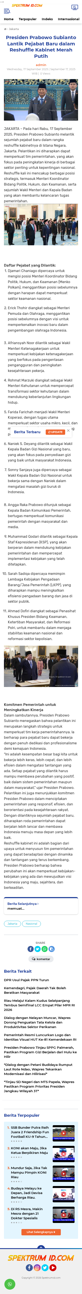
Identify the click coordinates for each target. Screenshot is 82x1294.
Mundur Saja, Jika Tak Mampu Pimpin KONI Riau (29, 1172)
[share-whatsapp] (45, 949)
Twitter (47, 1273)
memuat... (15, 908)
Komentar (43, 959)
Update (57, 432)
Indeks (47, 19)
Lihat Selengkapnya (40, 1232)
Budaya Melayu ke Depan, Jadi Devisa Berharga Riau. (26, 1192)
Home (9, 19)
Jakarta (12, 923)
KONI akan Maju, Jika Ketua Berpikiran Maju (29, 1150)
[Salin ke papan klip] (52, 949)
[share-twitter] (38, 949)
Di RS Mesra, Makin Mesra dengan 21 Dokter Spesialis (27, 1213)
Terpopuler (28, 19)
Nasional (31, 923)
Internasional (68, 19)
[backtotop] (41, 1249)
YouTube (55, 1273)
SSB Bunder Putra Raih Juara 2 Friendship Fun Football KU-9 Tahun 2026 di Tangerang (30, 1132)
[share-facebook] (31, 949)
